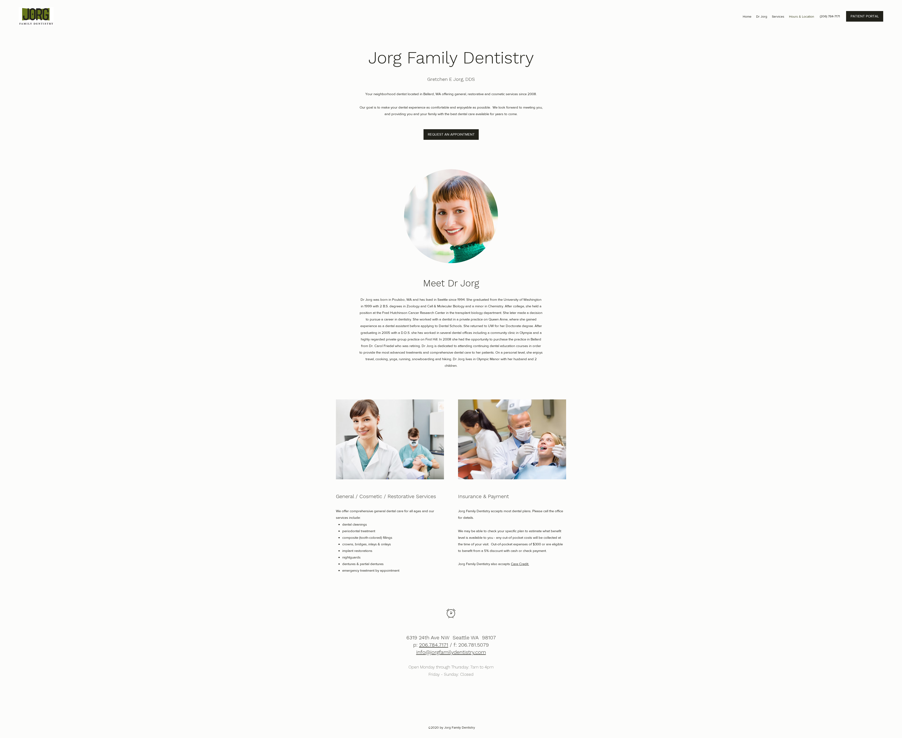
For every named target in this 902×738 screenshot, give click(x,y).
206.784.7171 (433, 645)
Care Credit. (520, 564)
